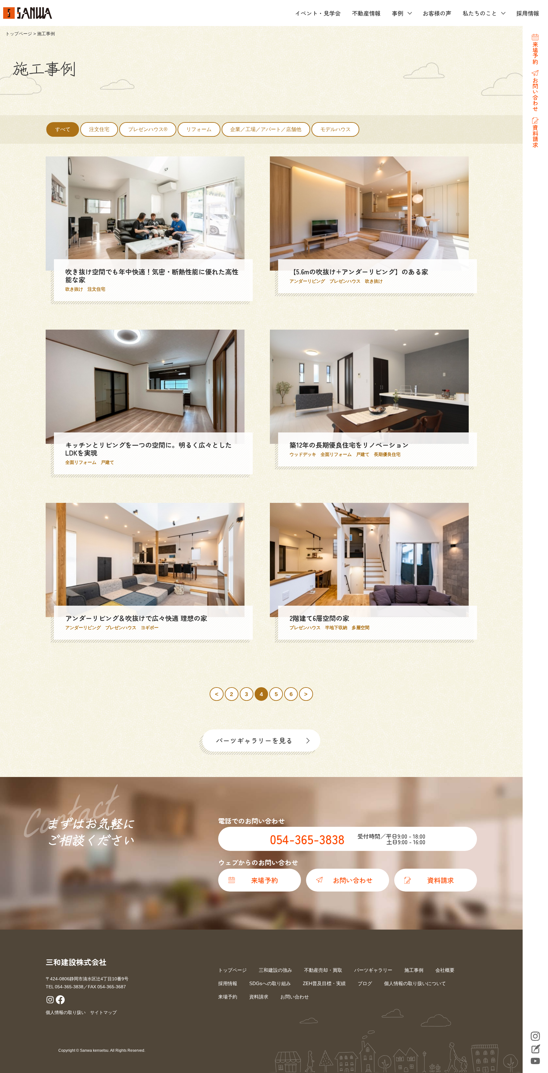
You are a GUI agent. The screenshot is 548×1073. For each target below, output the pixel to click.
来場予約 (227, 996)
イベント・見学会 (318, 13)
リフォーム (199, 129)
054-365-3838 (307, 839)
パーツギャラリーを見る (254, 740)
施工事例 (413, 970)
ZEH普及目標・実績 (324, 983)
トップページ (18, 33)
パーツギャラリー (373, 970)
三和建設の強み (275, 970)
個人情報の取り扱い (66, 1012)
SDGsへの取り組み (270, 983)
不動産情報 (366, 13)
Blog (535, 1049)
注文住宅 (99, 129)
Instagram (535, 1036)
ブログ (365, 983)
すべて (62, 129)
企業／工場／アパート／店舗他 (265, 129)
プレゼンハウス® (147, 129)
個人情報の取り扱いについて (415, 983)
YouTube (535, 1061)
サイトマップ (103, 1012)
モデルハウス (335, 129)
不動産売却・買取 (323, 970)
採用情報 (527, 13)
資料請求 (258, 996)
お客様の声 (437, 13)
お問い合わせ (294, 996)
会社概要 (444, 970)
